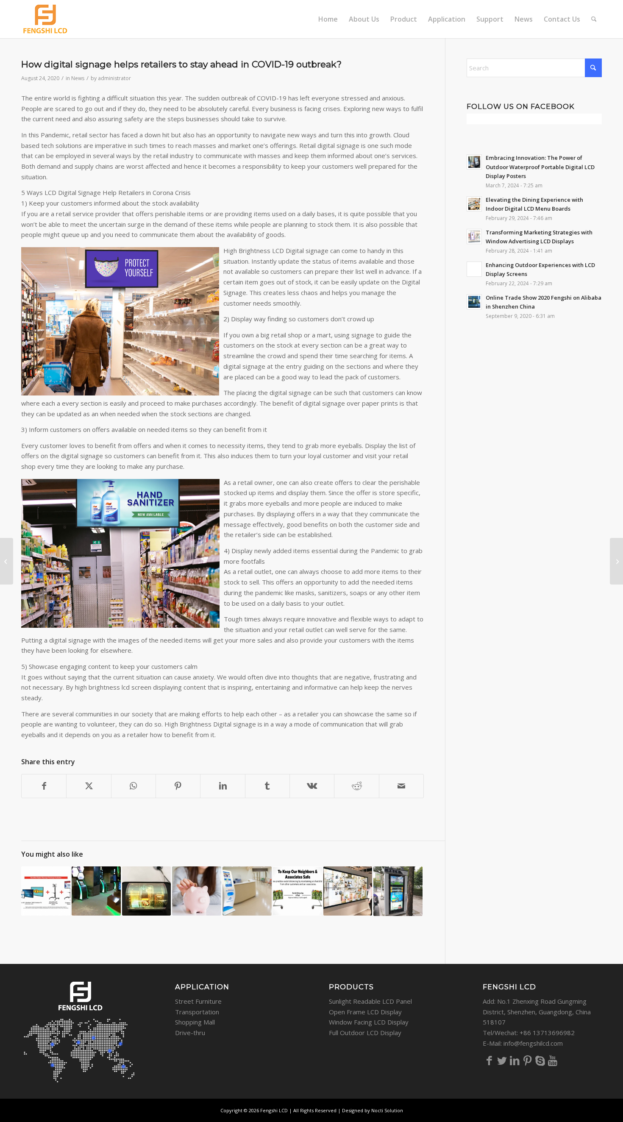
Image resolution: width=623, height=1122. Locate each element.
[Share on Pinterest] (178, 786)
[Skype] (540, 1060)
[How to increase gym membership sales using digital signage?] (616, 561)
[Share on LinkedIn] (222, 786)
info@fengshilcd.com (533, 1043)
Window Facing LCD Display (369, 1022)
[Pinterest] (527, 1060)
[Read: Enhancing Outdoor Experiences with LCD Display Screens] (474, 269)
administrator (114, 78)
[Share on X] (89, 786)
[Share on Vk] (312, 786)
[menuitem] (328, 19)
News (77, 78)
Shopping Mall (195, 1022)
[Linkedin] (514, 1060)
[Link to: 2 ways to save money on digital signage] (196, 891)
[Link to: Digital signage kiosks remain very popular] (96, 891)
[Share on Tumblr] (267, 786)
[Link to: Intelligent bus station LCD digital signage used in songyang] (398, 891)
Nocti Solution (387, 1110)
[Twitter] (501, 1060)
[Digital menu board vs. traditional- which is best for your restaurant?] (6, 561)
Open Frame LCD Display (365, 1012)
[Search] (594, 19)
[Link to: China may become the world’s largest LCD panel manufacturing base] (146, 891)
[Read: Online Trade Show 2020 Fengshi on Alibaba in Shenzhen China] (474, 301)
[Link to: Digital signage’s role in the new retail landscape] (348, 891)
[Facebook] (489, 1060)
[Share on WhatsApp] (133, 786)
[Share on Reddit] (356, 786)
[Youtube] (552, 1060)
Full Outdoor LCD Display (365, 1032)
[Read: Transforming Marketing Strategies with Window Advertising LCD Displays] (474, 236)
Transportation (197, 1012)
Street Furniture (198, 1001)
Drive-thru (190, 1032)
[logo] (45, 19)
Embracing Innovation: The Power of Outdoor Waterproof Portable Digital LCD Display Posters (540, 167)
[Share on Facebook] (44, 786)
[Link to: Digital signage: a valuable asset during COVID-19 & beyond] (297, 891)
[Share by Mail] (401, 786)
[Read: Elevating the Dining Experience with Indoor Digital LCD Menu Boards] (474, 204)
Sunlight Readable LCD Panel (370, 1001)
